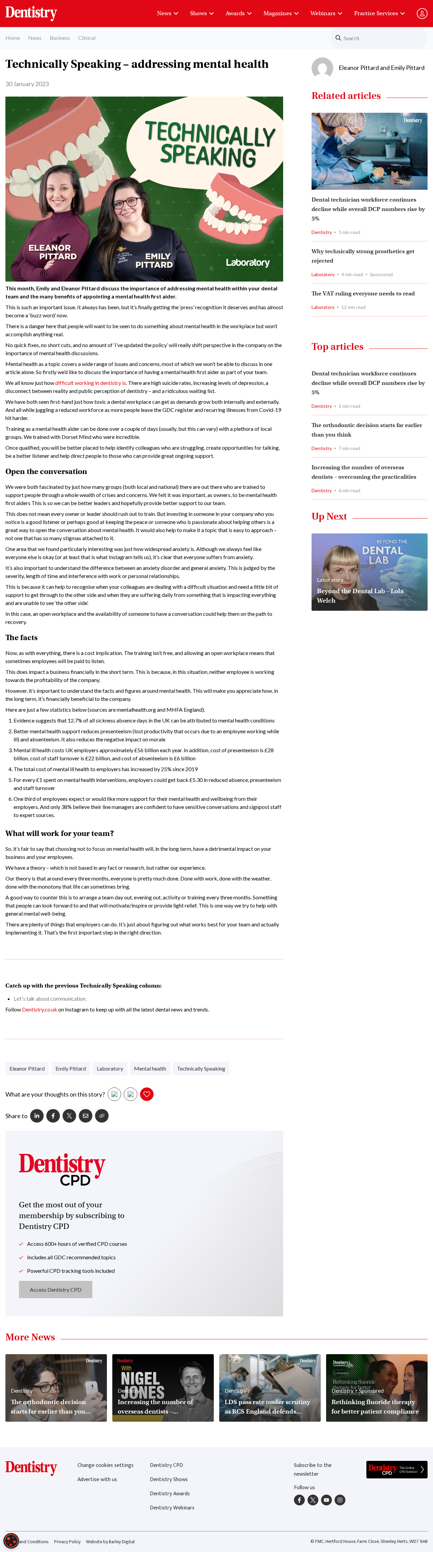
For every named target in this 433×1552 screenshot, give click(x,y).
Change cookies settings (105, 1465)
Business (60, 37)
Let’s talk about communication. (50, 998)
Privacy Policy (67, 1542)
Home (12, 37)
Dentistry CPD (166, 1465)
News (164, 13)
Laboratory (110, 1068)
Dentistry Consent (39, 10)
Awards (235, 13)
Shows (198, 13)
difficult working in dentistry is (90, 382)
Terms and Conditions (27, 1542)
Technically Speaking (201, 1068)
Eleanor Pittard (27, 1068)
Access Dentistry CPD (56, 1289)
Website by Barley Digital (110, 1542)
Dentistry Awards (170, 1493)
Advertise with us (97, 1479)
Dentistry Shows (169, 1479)
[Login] (422, 13)
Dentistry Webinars (172, 1507)
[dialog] (11, 1541)
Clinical (86, 37)
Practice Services (376, 13)
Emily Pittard (70, 1068)
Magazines (278, 13)
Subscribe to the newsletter (313, 1470)
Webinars (323, 13)
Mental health (150, 1068)
